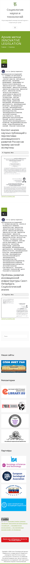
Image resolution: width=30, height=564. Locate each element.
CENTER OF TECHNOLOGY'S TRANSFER (14, 224)
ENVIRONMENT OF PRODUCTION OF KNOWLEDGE (13, 83)
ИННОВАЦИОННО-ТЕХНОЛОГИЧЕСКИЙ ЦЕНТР (11, 255)
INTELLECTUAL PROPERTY (11, 92)
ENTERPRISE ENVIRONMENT (11, 81)
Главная (3, 47)
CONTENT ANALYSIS (9, 79)
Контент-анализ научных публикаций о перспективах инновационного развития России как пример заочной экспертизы (13, 138)
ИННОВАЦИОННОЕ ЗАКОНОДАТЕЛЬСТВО (13, 110)
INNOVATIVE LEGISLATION (11, 89)
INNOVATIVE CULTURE (9, 232)
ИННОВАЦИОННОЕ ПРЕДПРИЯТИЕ (13, 261)
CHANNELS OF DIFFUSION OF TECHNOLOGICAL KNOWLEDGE (12, 76)
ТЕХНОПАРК (18, 267)
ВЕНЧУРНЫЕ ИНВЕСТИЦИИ (11, 100)
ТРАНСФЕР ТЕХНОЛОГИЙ (17, 126)
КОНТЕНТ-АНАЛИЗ (15, 119)
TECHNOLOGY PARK (16, 239)
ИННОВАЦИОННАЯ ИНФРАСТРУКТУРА (14, 250)
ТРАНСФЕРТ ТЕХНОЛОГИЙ (11, 269)
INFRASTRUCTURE (8, 227)
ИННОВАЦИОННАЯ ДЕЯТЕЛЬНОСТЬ (13, 103)
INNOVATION (19, 227)
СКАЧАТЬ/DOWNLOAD (8, 196)
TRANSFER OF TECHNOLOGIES (11, 96)
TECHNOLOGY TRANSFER (10, 241)
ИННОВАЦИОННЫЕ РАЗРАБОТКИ (13, 264)
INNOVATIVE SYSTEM (14, 91)
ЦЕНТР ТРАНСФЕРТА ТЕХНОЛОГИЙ (13, 270)
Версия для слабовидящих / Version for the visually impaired (15, 539)
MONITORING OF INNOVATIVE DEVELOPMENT (11, 95)
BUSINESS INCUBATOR (11, 224)
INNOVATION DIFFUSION (15, 231)
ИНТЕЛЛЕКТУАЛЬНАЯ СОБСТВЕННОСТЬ (9, 115)
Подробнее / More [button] (9, 152)
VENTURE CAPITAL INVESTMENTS (13, 241)
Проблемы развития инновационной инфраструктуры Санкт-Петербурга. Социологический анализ (14, 282)
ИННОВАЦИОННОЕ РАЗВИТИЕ (12, 112)
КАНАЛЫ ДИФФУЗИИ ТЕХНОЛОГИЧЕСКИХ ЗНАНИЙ (12, 117)
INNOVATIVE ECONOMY (20, 87)
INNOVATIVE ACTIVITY (9, 86)
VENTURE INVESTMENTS (10, 98)
